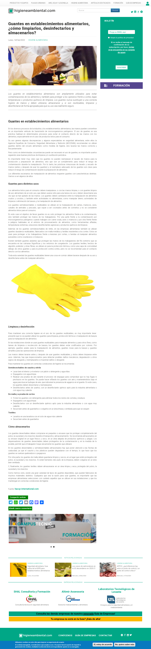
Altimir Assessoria (73, 591)
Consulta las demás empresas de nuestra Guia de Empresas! (75, 613)
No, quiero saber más (124, 644)
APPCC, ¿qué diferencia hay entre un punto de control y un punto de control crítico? (128, 568)
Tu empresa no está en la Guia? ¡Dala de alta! (75, 619)
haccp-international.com (27, 489)
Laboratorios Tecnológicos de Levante (116, 590)
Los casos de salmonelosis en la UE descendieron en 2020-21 (84, 567)
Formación (118, 3)
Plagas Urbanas (38, 3)
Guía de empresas (133, 3)
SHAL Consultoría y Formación (32, 591)
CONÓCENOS (65, 635)
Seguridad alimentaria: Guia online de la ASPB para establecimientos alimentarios (38, 568)
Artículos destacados (100, 3)
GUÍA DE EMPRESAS (85, 635)
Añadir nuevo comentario (20, 508)
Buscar (115, 10)
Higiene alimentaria (79, 3)
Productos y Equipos (19, 3)
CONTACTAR (105, 635)
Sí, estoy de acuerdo (103, 644)
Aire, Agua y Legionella (58, 3)
